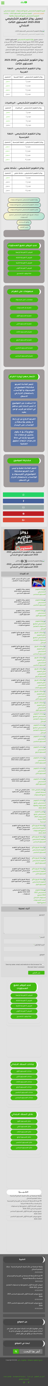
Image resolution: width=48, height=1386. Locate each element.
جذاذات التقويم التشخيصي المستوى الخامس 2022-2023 (20, 738)
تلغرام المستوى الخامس (24, 348)
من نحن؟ (30, 1376)
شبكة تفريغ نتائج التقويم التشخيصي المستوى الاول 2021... (20, 881)
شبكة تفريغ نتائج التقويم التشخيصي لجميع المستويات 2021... (21, 827)
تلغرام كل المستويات (24, 308)
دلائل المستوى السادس (24, 1148)
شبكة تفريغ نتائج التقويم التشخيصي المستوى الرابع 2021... (20, 860)
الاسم (41, 937)
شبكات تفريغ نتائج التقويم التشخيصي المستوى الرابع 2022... (20, 671)
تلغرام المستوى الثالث (24, 332)
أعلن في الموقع (39, 1376)
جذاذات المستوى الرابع (24, 1087)
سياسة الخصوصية (19, 1376)
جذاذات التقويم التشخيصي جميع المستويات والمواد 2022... (20, 802)
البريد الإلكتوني (39, 945)
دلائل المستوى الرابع (24, 1137)
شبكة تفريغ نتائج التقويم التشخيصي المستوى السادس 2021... (21, 839)
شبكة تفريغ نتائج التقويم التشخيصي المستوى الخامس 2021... (21, 849)
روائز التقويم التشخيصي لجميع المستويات (24, 200)
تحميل (8, 82)
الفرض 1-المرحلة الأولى (24, 268)
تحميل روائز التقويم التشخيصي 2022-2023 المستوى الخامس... (22, 602)
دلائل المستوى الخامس (24, 1142)
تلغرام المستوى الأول (24, 316)
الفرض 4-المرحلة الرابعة (24, 252)
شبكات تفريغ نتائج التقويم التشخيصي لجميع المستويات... (20, 634)
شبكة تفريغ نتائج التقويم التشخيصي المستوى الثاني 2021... (20, 871)
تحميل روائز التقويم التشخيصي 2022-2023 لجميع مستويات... (22, 623)
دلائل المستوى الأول (24, 1121)
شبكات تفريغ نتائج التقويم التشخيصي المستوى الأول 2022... (20, 705)
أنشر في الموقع (24, 1379)
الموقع (42, 955)
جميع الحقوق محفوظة (35, 1360)
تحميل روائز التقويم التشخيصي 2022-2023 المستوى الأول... (22, 612)
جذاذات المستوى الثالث (24, 1082)
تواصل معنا (7, 1376)
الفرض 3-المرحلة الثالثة (24, 258)
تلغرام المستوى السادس (24, 356)
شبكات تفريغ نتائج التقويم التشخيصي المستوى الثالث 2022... (20, 682)
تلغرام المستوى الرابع (24, 340)
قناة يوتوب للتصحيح (24, 273)
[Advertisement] (24, 1042)
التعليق (41, 915)
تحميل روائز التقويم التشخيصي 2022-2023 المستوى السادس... (22, 591)
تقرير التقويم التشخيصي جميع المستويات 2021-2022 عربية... (20, 814)
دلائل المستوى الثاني (24, 1127)
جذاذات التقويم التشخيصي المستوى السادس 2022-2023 (20, 727)
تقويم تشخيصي (9, 11)
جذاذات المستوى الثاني (24, 1077)
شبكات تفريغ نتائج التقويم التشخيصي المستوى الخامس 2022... (20, 659)
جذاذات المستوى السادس (24, 1098)
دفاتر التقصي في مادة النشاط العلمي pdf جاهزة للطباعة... (21, 792)
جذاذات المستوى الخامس (24, 1092)
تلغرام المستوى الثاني (24, 324)
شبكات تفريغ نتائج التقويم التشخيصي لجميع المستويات (24, 216)
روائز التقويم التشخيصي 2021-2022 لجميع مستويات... (21, 892)
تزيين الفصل (24, 227)
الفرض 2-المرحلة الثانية (24, 263)
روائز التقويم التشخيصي (25, 40)
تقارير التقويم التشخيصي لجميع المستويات (24, 210)
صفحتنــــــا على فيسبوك (24, 300)
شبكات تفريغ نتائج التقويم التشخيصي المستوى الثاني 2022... (20, 693)
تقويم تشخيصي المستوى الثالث (21, 13)
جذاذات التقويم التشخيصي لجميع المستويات (24, 205)
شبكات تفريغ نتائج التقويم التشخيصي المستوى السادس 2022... (20, 648)
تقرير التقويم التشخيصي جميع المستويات (30, 11)
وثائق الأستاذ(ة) (24, 222)
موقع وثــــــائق (22, 1360)
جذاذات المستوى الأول (24, 1071)
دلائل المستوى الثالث (24, 1132)
